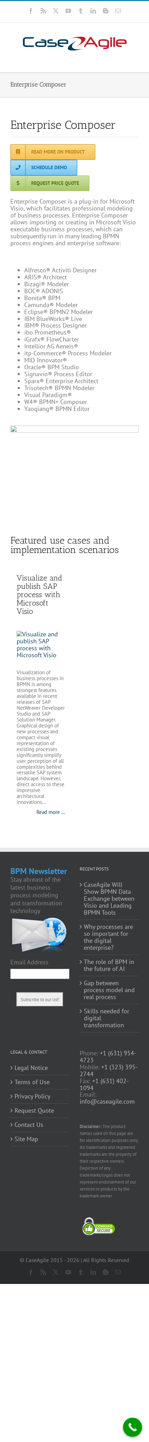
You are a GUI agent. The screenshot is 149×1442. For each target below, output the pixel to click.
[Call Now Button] (132, 1427)
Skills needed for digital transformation (106, 1018)
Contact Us (29, 1124)
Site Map (26, 1139)
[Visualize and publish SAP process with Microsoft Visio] (41, 646)
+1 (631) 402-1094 (104, 1084)
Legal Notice (31, 1067)
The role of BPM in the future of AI (109, 965)
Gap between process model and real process (109, 990)
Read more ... (50, 812)
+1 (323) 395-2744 (109, 1070)
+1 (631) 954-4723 (108, 1056)
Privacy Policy (32, 1096)
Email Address (29, 962)
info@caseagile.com (107, 1101)
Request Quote (34, 1110)
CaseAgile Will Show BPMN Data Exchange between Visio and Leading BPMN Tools (109, 898)
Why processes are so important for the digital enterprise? (108, 937)
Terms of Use (32, 1082)
